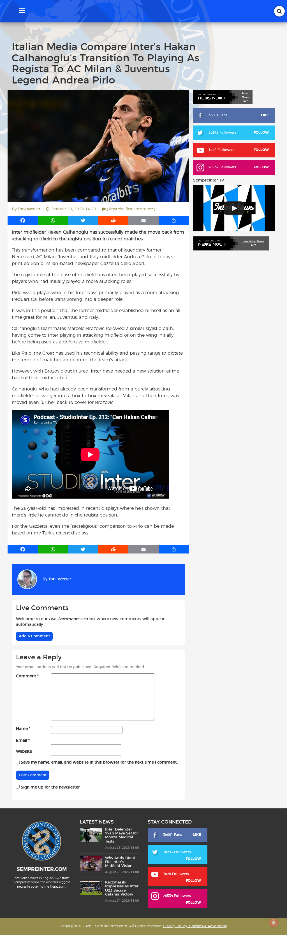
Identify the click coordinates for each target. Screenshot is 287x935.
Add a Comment (34, 636)
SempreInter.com (42, 869)
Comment (27, 676)
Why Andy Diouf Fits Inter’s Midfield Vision (120, 862)
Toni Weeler (29, 209)
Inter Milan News (253, 241)
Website (24, 751)
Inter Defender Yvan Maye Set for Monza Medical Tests (121, 835)
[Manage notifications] (273, 922)
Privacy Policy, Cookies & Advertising (195, 926)
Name (23, 729)
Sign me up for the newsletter (50, 787)
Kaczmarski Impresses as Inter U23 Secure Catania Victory (121, 889)
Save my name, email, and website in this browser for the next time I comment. (99, 762)
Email (23, 741)
